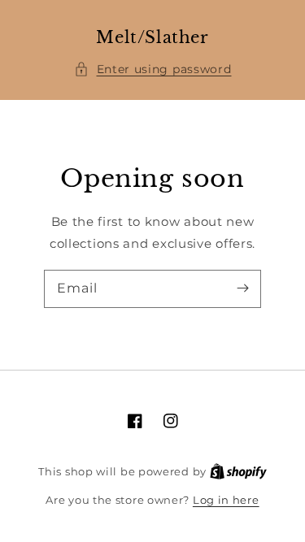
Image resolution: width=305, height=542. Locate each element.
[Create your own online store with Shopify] (238, 471)
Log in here (226, 499)
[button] (153, 69)
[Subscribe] (242, 288)
